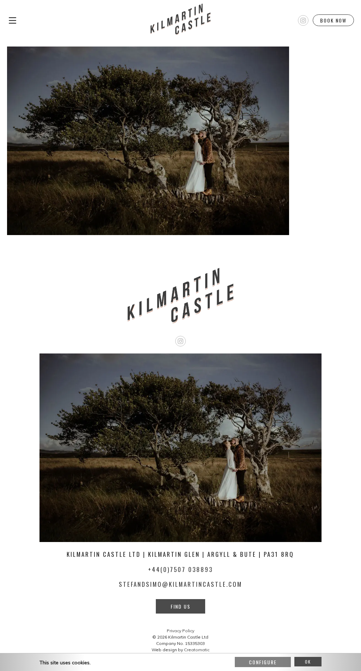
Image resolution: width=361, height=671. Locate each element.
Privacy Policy (180, 630)
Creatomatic (196, 649)
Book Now (333, 20)
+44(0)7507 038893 (180, 569)
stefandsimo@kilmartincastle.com (180, 584)
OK (308, 662)
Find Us (180, 606)
